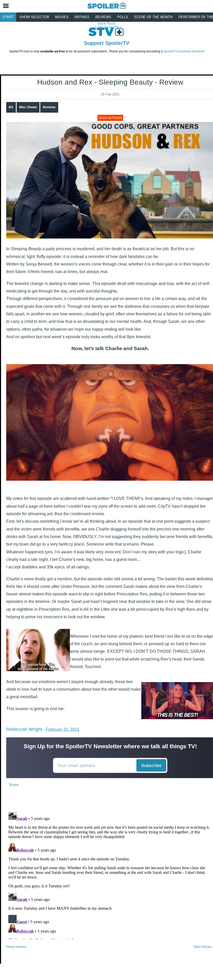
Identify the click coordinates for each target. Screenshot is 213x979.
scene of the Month (153, 17)
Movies (62, 17)
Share (14, 785)
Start (8, 17)
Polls (122, 17)
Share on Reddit (110, 118)
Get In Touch (106, 23)
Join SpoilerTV (107, 27)
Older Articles (202, 947)
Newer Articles (16, 947)
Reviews (103, 17)
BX (11, 107)
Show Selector (34, 17)
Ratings (82, 17)
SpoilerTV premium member (183, 51)
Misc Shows (28, 107)
